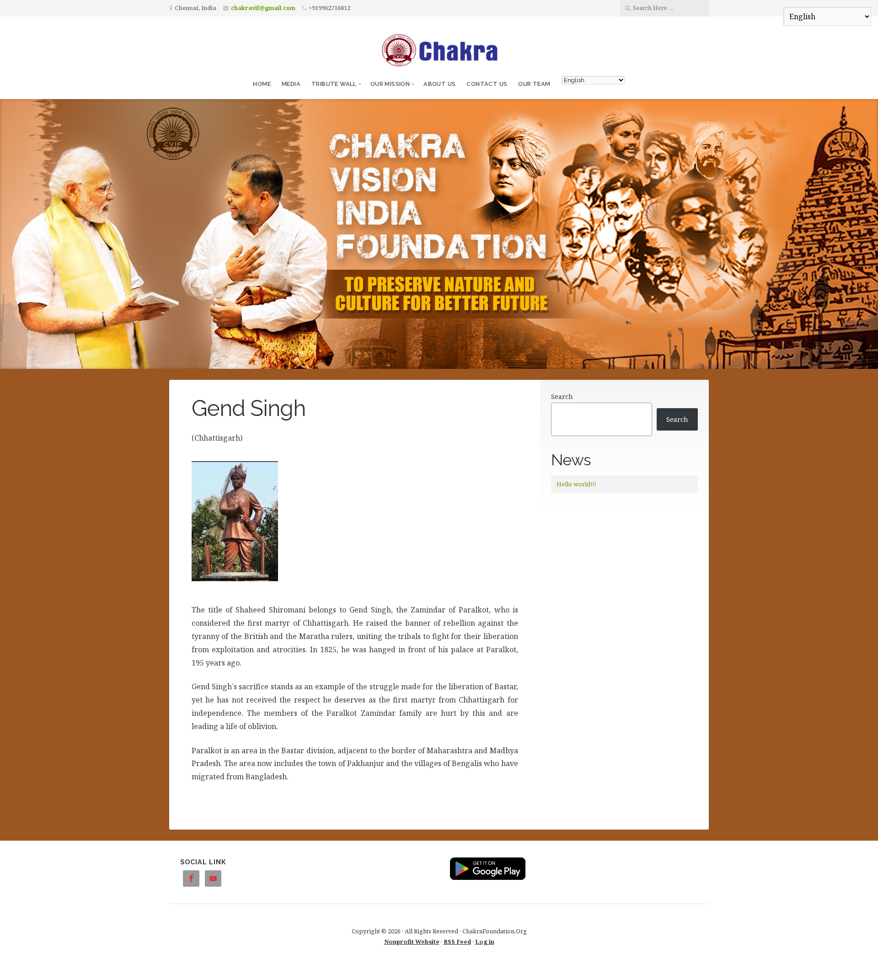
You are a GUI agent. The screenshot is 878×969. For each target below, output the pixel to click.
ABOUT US (439, 83)
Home (262, 83)
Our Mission (390, 83)
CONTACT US (486, 83)
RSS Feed (457, 941)
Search (562, 396)
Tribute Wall (334, 83)
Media (291, 83)
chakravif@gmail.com (263, 8)
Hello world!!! (576, 484)
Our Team (534, 83)
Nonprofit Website (411, 941)
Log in (484, 941)
